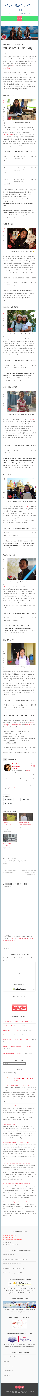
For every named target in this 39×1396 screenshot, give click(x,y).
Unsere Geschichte (8, 1366)
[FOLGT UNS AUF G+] (19, 1387)
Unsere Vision (6, 1375)
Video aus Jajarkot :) (8, 1035)
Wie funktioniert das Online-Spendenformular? (15, 1259)
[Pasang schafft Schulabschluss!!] (26, 817)
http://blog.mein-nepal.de (11, 787)
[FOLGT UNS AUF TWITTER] (22, 1387)
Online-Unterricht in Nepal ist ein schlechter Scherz (16, 1163)
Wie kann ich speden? (8, 1254)
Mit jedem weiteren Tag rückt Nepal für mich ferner (16, 1202)
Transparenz (6, 863)
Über (5, 759)
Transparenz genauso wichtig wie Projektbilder (15, 1021)
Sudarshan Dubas (16, 725)
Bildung (11, 861)
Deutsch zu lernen (8, 134)
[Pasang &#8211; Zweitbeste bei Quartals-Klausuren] (10, 817)
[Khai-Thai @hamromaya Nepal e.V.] (7, 771)
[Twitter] (34, 766)
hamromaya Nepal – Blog (19, 7)
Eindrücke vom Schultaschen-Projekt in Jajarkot (15, 1039)
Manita (3, 102)
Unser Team (6, 1361)
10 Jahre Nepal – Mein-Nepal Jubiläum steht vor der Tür (17, 1183)
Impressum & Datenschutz (10, 1357)
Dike (28, 506)
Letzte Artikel (12, 759)
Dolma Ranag (7, 587)
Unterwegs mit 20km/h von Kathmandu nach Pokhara (17, 1085)
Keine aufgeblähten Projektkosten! (12, 1053)
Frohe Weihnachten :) (8, 1026)
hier (30, 1293)
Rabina (4, 646)
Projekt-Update (25, 861)
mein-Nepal (29, 770)
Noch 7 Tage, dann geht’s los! (10, 1124)
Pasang (4, 231)
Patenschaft (15, 858)
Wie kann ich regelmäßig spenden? (12, 1264)
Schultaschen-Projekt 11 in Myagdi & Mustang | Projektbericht (29, 872)
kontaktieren (7, 68)
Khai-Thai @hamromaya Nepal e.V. (16, 766)
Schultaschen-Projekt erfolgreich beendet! (9, 871)
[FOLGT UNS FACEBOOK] (16, 1387)
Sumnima (32, 419)
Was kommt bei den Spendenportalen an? (14, 1273)
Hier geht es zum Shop (24, 1312)
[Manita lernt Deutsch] (10, 838)
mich (13, 66)
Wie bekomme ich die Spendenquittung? (13, 1268)
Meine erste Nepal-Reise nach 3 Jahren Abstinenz (16, 1142)
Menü (20, 19)
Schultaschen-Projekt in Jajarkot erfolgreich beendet (17, 1046)
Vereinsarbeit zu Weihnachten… (11, 1030)
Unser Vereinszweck (8, 1370)
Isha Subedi (28, 725)
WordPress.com (22, 1393)
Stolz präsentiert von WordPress (16, 1391)
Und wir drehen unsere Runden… (11, 1106)
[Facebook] (31, 766)
